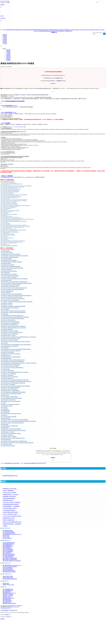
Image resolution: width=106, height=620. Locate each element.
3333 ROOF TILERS (5, 395)
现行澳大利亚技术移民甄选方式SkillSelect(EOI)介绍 (35, 463)
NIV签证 (5, 38)
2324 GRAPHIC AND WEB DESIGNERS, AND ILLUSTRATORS (13, 327)
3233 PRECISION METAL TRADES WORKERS (10, 390)
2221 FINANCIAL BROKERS (6, 303)
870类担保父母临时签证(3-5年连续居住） (12, 560)
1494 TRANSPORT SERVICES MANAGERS (9, 286)
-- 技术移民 (7, 52)
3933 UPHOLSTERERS (5, 418)
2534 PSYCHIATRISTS (4, 212)
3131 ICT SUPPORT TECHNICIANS (8, 384)
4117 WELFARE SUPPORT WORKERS (8, 436)
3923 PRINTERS (4, 415)
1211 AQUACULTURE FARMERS (7, 249)
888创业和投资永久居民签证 (10, 571)
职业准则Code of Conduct (14, 606)
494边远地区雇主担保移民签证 (10, 578)
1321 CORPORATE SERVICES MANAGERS (9, 257)
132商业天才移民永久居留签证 (10, 566)
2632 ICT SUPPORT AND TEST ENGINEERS (10, 366)
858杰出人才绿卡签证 (8, 595)
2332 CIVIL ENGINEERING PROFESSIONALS (9, 191)
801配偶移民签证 (7, 547)
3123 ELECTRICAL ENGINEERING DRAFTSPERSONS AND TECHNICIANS (15, 226)
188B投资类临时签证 (8, 569)
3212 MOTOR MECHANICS (5, 228)
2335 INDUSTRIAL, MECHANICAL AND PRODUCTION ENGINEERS (13, 194)
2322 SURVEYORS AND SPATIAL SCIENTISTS (9, 189)
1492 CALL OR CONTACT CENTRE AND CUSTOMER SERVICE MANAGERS (16, 283)
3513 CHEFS (3, 243)
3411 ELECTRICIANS (4, 239)
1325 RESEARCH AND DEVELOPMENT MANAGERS (11, 261)
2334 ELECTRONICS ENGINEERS (7, 193)
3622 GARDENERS (4, 409)
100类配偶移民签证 (8, 545)
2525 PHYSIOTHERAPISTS (5, 208)
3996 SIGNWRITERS (5, 427)
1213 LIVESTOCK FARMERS (7, 252)
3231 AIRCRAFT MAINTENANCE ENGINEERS (10, 387)
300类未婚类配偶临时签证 (9, 542)
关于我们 (5, 43)
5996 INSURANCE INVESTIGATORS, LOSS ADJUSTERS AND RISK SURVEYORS (17, 442)
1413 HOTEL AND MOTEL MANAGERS (9, 277)
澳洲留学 (5, 35)
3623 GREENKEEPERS (5, 410)
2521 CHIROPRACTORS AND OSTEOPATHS (9, 206)
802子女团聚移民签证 (8, 551)
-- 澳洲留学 (7, 51)
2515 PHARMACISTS (5, 347)
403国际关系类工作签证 (9, 598)
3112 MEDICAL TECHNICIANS (7, 375)
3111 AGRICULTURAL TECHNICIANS (8, 373)
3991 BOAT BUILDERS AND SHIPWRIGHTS (9, 245)
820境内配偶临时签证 (8, 546)
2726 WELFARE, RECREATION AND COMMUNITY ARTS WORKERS (14, 372)
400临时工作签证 (7, 596)
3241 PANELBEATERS (4, 232)
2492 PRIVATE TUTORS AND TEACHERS (9, 340)
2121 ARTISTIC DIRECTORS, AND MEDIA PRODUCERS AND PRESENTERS (16, 295)
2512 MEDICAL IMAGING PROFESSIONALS (9, 203)
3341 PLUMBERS (3, 238)
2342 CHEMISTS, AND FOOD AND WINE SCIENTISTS (11, 332)
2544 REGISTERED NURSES (6, 216)
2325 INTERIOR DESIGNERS (7, 329)
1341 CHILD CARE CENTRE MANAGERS (8, 182)
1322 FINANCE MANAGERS (6, 258)
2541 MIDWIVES (3, 215)
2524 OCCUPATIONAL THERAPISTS (7, 207)
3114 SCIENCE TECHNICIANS (7, 378)
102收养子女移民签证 (8, 550)
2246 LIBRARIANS (4, 313)
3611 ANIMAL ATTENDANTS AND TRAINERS (10, 404)
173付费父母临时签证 (8, 556)
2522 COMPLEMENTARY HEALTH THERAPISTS (10, 350)
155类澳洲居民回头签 (8, 589)
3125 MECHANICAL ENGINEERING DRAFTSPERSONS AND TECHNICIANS (16, 381)
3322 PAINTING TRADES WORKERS (7, 234)
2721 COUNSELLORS (5, 369)
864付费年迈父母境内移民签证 (10, 558)
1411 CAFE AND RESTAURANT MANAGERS (10, 275)
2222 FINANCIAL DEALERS (6, 304)
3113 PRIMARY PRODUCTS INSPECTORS (9, 376)
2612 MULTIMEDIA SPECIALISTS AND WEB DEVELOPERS (13, 359)
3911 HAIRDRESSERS (5, 412)
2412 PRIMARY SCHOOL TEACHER (8, 335)
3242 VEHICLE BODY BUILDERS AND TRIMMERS (11, 393)
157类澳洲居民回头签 (8, 590)
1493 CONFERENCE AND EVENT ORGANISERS (10, 284)
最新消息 (5, 34)
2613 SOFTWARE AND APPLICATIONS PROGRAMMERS (11, 218)
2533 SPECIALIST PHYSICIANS (6, 211)
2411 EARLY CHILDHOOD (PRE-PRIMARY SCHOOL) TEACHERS (13, 200)
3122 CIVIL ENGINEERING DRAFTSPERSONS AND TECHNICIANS (13, 225)
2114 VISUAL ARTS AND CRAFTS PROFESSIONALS (11, 294)
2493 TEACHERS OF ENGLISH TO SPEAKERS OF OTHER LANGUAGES (15, 341)
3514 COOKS (3, 402)
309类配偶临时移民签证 (9, 544)
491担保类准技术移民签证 (9, 533)
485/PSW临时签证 (8, 538)
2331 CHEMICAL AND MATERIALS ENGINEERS (9, 190)
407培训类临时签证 (8, 600)
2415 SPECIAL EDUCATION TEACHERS (8, 202)
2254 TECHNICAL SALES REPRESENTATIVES (10, 323)
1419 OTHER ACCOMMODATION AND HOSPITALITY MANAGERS (14, 278)
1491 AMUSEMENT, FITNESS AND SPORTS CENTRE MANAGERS (14, 281)
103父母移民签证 (7, 553)
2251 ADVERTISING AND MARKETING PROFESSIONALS (12, 318)
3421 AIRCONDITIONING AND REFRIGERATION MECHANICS (12, 240)
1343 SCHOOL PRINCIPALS (6, 269)
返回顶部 (2, 618)
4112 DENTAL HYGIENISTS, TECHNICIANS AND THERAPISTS (13, 430)
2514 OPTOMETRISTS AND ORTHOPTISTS (9, 204)
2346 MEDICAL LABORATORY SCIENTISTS (9, 197)
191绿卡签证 (6, 536)
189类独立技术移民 (8, 530)
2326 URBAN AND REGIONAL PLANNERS (9, 330)
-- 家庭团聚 (7, 54)
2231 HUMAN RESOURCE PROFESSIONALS (10, 307)
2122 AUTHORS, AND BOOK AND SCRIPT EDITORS (11, 297)
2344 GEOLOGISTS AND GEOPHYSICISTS (9, 333)
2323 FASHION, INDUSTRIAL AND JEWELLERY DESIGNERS (13, 326)
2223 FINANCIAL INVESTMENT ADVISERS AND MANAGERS (13, 306)
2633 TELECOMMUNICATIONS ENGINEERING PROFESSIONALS (13, 221)
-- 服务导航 (7, 58)
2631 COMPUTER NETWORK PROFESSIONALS (10, 220)
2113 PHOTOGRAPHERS (6, 292)
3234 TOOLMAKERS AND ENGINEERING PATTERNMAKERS (13, 392)
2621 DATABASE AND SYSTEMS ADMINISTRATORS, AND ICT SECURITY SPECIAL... (17, 219)
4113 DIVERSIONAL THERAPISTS (8, 432)
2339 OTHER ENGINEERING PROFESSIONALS (9, 195)
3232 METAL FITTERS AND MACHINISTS (8, 231)
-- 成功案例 (7, 60)
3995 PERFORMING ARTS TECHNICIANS (9, 425)
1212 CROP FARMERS (5, 251)
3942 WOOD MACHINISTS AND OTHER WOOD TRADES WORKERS (14, 419)
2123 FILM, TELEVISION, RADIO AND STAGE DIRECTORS (13, 298)
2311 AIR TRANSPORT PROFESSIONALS (9, 324)
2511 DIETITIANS (4, 343)
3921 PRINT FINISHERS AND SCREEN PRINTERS (11, 413)
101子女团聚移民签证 (8, 549)
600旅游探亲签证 (7, 591)
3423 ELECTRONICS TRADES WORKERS (8, 242)
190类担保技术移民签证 (9, 531)
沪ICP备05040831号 (13, 610)
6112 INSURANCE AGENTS (6, 444)
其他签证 (5, 42)
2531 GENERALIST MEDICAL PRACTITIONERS (9, 210)
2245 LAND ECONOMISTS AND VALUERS (8, 187)
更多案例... (5, 525)
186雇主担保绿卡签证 (8, 577)
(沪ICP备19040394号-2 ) (5, 608)
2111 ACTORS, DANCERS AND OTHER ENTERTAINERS (12, 289)
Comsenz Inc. (8, 616)
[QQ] (1, 610)
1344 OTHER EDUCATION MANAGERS (9, 271)
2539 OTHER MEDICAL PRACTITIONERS (8, 214)
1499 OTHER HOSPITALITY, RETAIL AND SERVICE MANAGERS (14, 287)
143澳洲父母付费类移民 (9, 555)
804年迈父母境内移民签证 (9, 554)
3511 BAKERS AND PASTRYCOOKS (8, 399)
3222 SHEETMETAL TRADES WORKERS (8, 229)
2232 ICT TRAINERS (5, 309)
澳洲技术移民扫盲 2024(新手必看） (12, 463)
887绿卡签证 (6, 535)
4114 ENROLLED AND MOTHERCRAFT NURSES (11, 433)
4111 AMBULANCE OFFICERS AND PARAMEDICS (11, 428)
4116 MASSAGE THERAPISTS (7, 435)
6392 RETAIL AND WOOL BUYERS (8, 445)
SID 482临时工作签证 (8, 576)
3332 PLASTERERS (4, 236)
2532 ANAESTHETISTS (5, 355)
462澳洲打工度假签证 (8, 594)
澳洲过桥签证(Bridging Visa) (10, 593)
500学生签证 (6, 583)
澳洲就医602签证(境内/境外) (10, 603)
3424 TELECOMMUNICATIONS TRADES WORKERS (11, 398)
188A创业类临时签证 (8, 567)
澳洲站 (54, 32)
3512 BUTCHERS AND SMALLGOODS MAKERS (10, 401)
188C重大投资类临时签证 (9, 570)
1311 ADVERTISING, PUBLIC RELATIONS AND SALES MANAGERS (14, 255)
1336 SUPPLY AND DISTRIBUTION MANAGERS (10, 266)
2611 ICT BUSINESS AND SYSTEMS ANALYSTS (9, 217)
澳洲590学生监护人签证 (9, 584)
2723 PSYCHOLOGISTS (5, 223)
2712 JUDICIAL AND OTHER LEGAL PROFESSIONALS (12, 367)
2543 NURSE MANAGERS (6, 358)
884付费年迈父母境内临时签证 (10, 559)
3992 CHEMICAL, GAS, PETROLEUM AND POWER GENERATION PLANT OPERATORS (18, 421)
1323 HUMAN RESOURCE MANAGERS (9, 260)
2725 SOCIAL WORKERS (5, 224)
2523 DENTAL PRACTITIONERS (7, 352)
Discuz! (6, 614)
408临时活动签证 (7, 602)
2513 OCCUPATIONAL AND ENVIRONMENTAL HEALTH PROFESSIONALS (16, 344)
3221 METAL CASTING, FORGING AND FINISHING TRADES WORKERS (15, 386)
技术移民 (5, 37)
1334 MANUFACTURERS (6, 263)
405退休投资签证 (7, 599)
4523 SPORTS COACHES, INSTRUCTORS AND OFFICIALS (13, 438)
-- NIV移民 (7, 53)
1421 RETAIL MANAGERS (6, 280)
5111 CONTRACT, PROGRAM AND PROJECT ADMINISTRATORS (14, 441)
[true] (104, 34)
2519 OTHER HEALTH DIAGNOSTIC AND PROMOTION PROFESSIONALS (15, 205)
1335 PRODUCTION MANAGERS (7, 264)
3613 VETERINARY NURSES (6, 405)
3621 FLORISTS (4, 407)
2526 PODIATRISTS (4, 209)
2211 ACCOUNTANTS (4, 184)
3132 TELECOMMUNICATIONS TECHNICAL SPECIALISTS (12, 227)
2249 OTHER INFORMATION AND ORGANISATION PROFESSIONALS (15, 317)
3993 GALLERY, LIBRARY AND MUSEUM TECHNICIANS (12, 422)
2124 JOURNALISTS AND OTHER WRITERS (10, 300)
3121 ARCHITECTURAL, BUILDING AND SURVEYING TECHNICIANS (15, 379)
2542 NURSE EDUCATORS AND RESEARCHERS (11, 356)
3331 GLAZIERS (3, 235)
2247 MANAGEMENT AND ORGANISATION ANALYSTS (12, 315)
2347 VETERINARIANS (5, 198)
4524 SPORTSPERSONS (6, 439)
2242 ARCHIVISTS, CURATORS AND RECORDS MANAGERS (13, 312)
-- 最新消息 (7, 49)
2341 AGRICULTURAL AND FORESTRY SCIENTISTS (10, 196)
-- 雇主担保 (7, 56)
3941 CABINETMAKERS (5, 244)
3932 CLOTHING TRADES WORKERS (8, 416)
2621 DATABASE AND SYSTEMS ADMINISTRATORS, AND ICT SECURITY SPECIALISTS (18, 363)
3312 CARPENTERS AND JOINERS (7, 233)
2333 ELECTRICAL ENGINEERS (6, 192)
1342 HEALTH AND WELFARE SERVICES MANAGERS (11, 183)
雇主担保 (5, 41)
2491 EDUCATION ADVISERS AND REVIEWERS (10, 338)
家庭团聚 (5, 39)
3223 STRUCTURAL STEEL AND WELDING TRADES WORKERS (13, 230)
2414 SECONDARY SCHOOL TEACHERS (8, 201)
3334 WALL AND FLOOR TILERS (6, 237)
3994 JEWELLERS (4, 424)
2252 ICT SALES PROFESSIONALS (8, 320)
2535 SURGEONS (4, 213)
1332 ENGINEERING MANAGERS (7, 181)
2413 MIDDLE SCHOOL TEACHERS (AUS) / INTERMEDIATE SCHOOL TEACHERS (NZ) (18, 336)
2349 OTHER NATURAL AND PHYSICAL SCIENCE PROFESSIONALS (14, 199)
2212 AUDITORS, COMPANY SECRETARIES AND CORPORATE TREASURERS (15, 185)
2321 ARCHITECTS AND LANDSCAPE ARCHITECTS (10, 188)
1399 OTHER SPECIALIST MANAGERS (9, 274)
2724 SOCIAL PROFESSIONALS (7, 370)
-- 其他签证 (7, 57)
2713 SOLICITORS (4, 222)
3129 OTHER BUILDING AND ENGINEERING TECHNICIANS (13, 382)
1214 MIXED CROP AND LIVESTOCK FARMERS (10, 254)
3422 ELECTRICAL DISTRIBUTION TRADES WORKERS (11, 241)
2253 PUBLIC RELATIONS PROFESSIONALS (10, 321)
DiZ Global (5, 610)
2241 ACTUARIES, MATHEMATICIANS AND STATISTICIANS (12, 186)
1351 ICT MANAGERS (5, 272)
